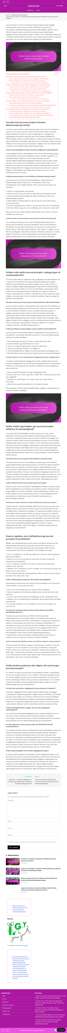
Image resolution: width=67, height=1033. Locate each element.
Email (10, 828)
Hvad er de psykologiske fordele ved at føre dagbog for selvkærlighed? (28, 79)
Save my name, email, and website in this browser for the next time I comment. (32, 842)
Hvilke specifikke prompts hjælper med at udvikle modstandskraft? (27, 89)
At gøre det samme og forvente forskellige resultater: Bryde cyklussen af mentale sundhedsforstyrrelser (48, 1022)
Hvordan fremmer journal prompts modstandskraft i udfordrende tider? (29, 87)
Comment (11, 800)
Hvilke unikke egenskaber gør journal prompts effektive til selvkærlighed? (29, 93)
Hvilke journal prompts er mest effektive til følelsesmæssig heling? (27, 81)
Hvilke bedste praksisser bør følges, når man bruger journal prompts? (28, 109)
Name (10, 821)
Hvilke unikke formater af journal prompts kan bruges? (24, 97)
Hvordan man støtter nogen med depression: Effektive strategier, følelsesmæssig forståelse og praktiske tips (49, 1003)
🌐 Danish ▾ (61, 1030)
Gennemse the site (8, 1005)
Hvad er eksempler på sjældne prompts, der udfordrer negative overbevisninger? (31, 107)
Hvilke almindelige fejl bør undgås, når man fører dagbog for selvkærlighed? (30, 113)
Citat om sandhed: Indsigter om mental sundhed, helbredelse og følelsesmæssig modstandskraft (50, 1016)
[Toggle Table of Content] (55, 74)
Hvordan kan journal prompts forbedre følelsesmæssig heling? (26, 77)
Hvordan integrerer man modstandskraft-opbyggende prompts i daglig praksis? (31, 91)
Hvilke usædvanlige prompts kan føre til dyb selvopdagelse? (25, 103)
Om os (38, 10)
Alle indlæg (59, 6)
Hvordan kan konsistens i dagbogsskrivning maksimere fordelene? (27, 111)
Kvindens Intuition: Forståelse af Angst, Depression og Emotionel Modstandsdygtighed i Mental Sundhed (49, 1010)
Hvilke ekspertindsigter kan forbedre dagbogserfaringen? (25, 117)
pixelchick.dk (33, 5)
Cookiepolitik (6, 1014)
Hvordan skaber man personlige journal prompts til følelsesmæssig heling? (29, 83)
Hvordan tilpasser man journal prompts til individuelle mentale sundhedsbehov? (31, 115)
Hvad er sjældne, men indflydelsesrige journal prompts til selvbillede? (28, 101)
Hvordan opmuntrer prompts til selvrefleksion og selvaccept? (26, 95)
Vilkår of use (6, 1011)
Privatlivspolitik (6, 1008)
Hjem (5, 6)
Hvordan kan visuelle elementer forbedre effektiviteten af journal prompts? (30, 99)
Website (10, 835)
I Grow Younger (23, 945)
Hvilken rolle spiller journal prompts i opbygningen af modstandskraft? (28, 85)
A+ (4, 2)
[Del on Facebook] (56, 1031)
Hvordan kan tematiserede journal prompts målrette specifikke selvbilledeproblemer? (33, 105)
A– (8, 2)
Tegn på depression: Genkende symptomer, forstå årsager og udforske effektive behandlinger (50, 997)
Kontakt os (30, 10)
